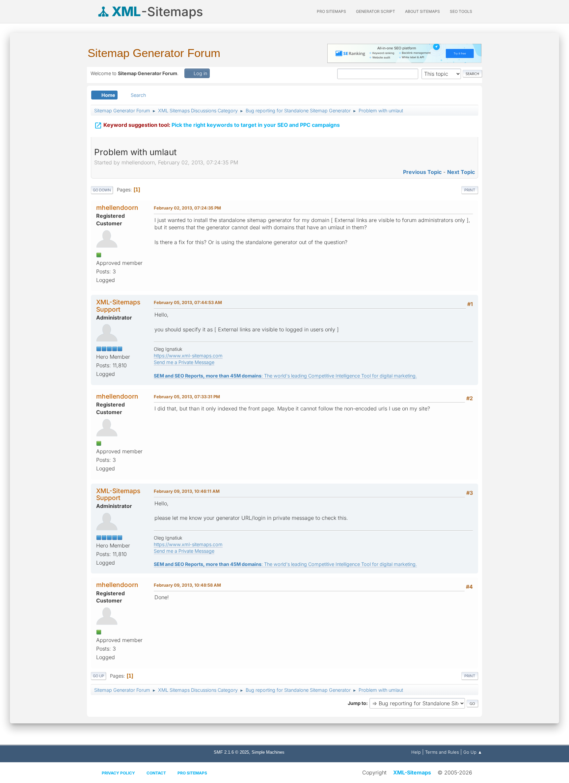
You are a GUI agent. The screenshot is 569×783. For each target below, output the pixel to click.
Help (416, 752)
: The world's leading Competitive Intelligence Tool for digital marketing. (285, 375)
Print (469, 190)
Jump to (357, 703)
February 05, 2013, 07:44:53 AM (188, 302)
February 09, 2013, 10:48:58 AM (187, 585)
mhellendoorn (117, 207)
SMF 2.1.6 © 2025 (231, 752)
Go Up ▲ (472, 752)
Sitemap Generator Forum (154, 52)
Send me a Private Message (184, 362)
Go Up (98, 676)
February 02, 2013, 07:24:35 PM (187, 207)
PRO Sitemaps (331, 11)
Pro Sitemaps (192, 772)
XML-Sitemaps (412, 772)
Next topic (461, 172)
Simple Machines (268, 752)
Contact (156, 772)
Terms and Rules (442, 752)
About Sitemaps (422, 11)
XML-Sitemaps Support (118, 305)
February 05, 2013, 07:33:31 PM (187, 396)
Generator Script (375, 11)
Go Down (102, 190)
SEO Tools (461, 11)
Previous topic (422, 172)
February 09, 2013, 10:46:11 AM (187, 491)
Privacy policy (118, 772)
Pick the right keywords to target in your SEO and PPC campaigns (217, 125)
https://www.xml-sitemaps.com (188, 355)
